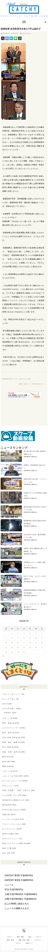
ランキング (37, 940)
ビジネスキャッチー (10, 728)
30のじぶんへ (8, 786)
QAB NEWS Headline (27, 949)
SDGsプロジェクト (10, 838)
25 (30, 647)
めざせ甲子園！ (9, 708)
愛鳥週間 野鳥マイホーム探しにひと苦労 (16, 379)
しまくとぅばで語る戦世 (12, 776)
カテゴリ (18, 943)
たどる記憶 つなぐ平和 (12, 795)
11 (30, 638)
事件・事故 (7, 723)
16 (18, 643)
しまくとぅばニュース (11, 694)
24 (24, 647)
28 (6, 652)
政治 (4, 761)
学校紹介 (7, 712)
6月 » (3, 656)
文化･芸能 (6, 747)
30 (18, 652)
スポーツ (6, 718)
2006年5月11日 (26, 33)
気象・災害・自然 (9, 752)
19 (36, 643)
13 (42, 638)
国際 (4, 766)
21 (6, 647)
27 (42, 647)
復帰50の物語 (8, 834)
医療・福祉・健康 (9, 742)
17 (24, 643)
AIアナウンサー (9, 829)
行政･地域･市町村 (10, 737)
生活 (4, 704)
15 (12, 643)
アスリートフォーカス (11, 824)
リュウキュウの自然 (10, 819)
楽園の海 (6, 814)
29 (12, 652)
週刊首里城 (7, 805)
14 (6, 643)
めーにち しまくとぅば (12, 781)
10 (24, 638)
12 (36, 638)
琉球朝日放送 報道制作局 (10, 33)
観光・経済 (7, 733)
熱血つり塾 (7, 848)
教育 (4, 757)
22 (12, 647)
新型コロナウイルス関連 (12, 843)
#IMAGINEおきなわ (11, 810)
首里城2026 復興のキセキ (13, 800)
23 (18, 647)
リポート (6, 771)
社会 (4, 853)
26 (36, 647)
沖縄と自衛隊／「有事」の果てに (16, 790)
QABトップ (29, 943)
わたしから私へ (9, 699)
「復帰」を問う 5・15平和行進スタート (32, 384)
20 (42, 643)
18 (30, 643)
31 (24, 652)
